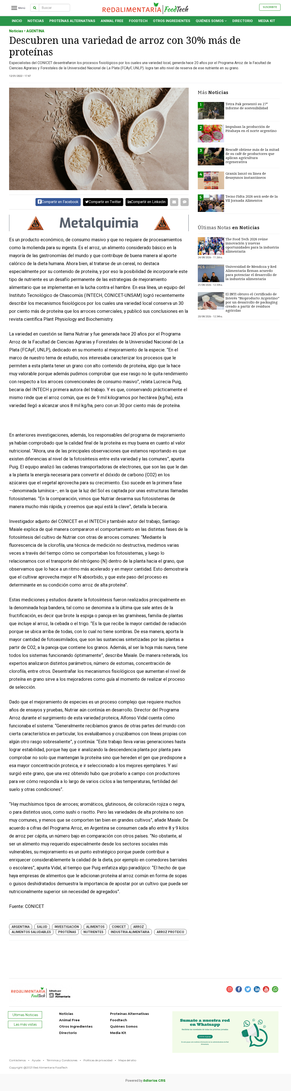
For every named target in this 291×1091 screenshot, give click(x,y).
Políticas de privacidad (97, 1060)
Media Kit (266, 21)
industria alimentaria (130, 932)
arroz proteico (170, 932)
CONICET (119, 927)
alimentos (95, 927)
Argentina (21, 927)
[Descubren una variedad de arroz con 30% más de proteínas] (99, 139)
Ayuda (36, 1060)
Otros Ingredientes (171, 21)
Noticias (36, 21)
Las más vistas (25, 1024)
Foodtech (138, 21)
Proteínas (67, 932)
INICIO (17, 21)
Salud (42, 927)
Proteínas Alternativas (72, 21)
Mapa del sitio (127, 1060)
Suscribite (270, 7)
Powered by (145, 1080)
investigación (67, 927)
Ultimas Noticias (25, 1015)
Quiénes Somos (210, 21)
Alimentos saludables (31, 932)
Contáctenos (17, 1060)
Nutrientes (93, 932)
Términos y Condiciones (62, 1060)
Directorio (242, 21)
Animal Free (112, 21)
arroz (138, 927)
